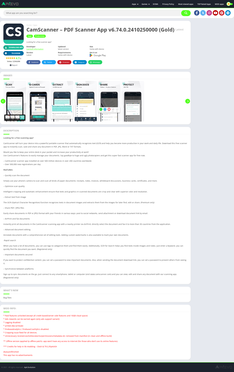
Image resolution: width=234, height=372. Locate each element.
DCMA (155, 4)
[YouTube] (215, 13)
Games (144, 4)
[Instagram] (209, 13)
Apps (134, 4)
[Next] (188, 101)
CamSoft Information (34, 49)
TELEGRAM (16, 53)
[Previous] (3, 101)
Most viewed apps (185, 4)
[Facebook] (196, 13)
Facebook (34, 62)
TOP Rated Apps (204, 4)
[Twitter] (203, 13)
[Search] (186, 13)
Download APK (16, 47)
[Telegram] (228, 13)
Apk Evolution (29, 367)
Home (28, 25)
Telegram (81, 62)
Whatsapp (96, 62)
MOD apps (219, 4)
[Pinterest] (221, 13)
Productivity (39, 36)
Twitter (49, 62)
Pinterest (66, 62)
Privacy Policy (168, 4)
